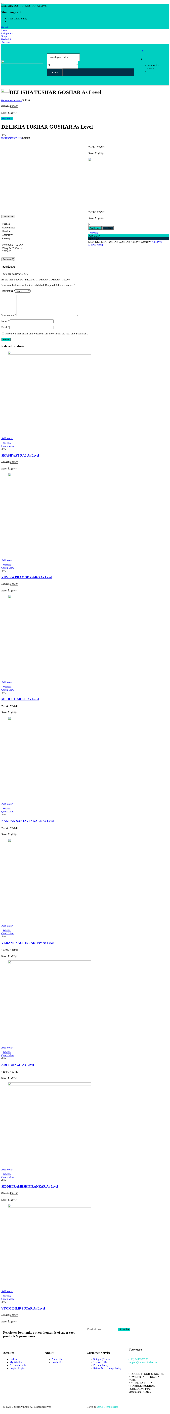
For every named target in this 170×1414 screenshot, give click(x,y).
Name (5, 321)
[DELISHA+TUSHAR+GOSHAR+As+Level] (4, 140)
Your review (8, 315)
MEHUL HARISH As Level (20, 699)
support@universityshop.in (142, 1362)
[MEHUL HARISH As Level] (49, 597)
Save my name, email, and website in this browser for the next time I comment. (46, 333)
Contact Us (57, 1362)
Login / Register (18, 1368)
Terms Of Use (100, 1362)
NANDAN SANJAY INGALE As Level (27, 821)
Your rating (8, 290)
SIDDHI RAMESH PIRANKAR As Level (29, 1186)
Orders (13, 1359)
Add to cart (7, 118)
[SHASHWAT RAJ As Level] (49, 353)
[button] (4, 27)
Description (8, 216)
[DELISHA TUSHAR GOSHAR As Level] (2, 140)
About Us (56, 1359)
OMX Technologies (107, 1406)
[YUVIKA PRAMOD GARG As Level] (49, 475)
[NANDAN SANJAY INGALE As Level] (49, 719)
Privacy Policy (101, 1365)
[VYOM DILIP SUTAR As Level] (49, 1206)
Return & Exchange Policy (107, 1368)
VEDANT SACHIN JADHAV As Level (27, 942)
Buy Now (108, 228)
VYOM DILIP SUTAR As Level (23, 1308)
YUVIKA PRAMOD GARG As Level (26, 577)
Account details (18, 1365)
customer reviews (11, 100)
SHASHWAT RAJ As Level (20, 455)
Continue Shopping (18, 21)
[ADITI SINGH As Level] (49, 962)
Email (5, 327)
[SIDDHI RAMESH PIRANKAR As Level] (49, 1084)
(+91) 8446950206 (138, 1359)
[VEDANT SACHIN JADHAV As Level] (49, 841)
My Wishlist (16, 1362)
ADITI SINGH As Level (17, 1064)
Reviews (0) (8, 259)
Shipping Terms (101, 1359)
